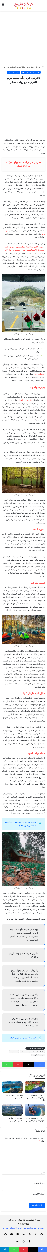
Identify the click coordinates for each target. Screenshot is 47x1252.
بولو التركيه (14, 1051)
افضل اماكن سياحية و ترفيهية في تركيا (32, 1051)
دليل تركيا (41, 1228)
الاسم (43, 1173)
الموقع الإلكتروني (39, 1194)
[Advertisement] (23, 37)
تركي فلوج (38, 67)
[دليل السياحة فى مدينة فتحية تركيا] (12, 1087)
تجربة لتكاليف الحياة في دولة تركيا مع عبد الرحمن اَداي (36, 1097)
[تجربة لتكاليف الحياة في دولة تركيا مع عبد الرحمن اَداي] (35, 1087)
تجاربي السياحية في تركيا (12, 67)
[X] (28, 1064)
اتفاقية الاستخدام (16, 1228)
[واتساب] (7, 1064)
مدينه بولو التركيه (38, 1055)
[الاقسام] (3, 5)
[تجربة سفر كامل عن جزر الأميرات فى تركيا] (12, 1110)
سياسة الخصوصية (30, 1228)
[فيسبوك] (39, 1064)
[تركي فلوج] (24, 5)
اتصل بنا (6, 1228)
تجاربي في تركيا (27, 67)
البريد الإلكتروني (39, 1183)
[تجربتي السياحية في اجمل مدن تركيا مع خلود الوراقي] (35, 1110)
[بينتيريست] (18, 1064)
